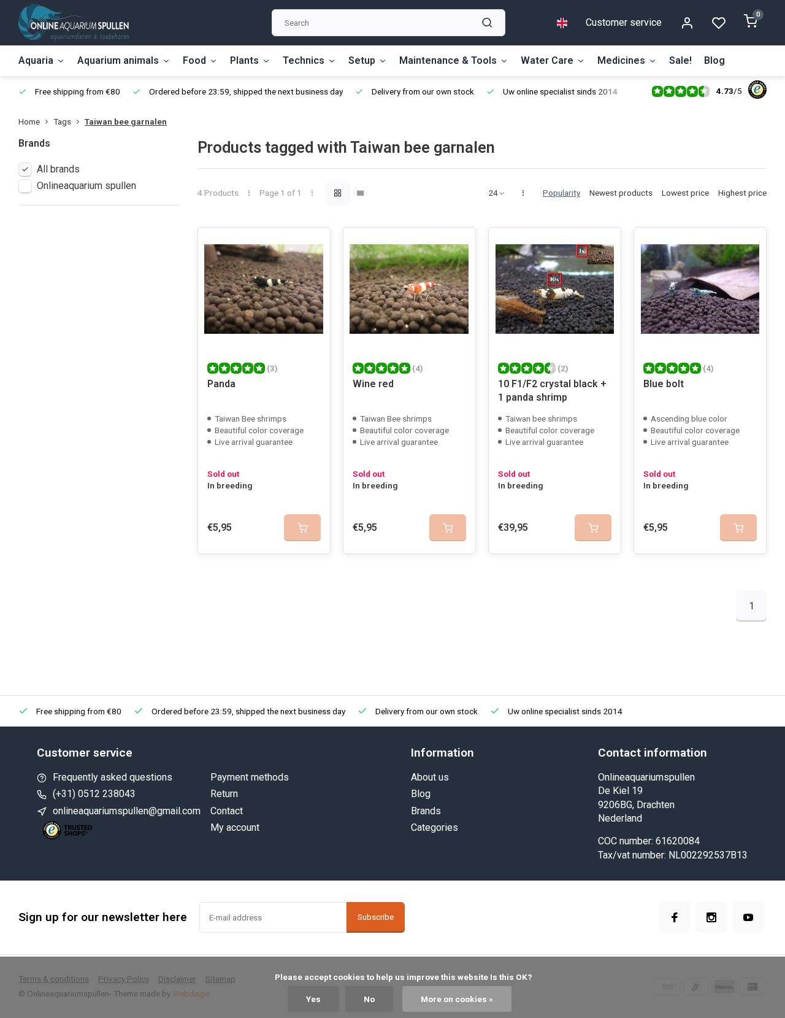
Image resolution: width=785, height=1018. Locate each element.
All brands (58, 169)
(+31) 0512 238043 (94, 794)
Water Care (547, 60)
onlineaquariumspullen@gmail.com (127, 811)
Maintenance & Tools (448, 60)
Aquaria (35, 60)
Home (29, 121)
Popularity (561, 193)
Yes (313, 999)
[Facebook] (674, 917)
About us (430, 777)
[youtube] (748, 917)
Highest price (742, 193)
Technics (303, 60)
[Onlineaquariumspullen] (73, 22)
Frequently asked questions (112, 777)
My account (234, 827)
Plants (244, 60)
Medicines (621, 60)
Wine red (373, 384)
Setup (361, 60)
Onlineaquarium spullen (86, 185)
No (369, 999)
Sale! (680, 60)
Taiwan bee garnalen (126, 121)
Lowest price (685, 193)
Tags (62, 121)
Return (224, 794)
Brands (426, 811)
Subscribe (376, 917)
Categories (434, 827)
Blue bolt (663, 384)
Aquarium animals (118, 60)
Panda (221, 384)
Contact (226, 811)
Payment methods (249, 777)
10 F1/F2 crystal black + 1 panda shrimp (552, 390)
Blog (714, 60)
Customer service (624, 22)
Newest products (621, 193)
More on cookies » (457, 999)
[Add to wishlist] (311, 246)
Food (194, 60)
